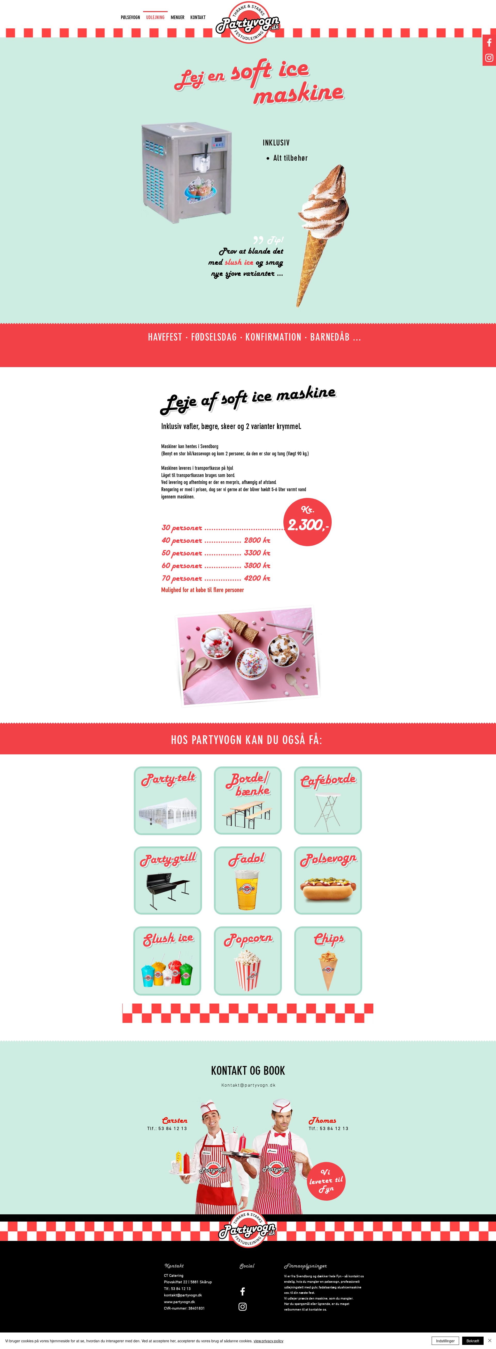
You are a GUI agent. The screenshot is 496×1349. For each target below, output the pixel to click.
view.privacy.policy (268, 1340)
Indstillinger (445, 1340)
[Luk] (490, 1341)
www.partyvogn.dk (179, 1302)
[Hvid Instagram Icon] (489, 57)
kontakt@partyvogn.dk (183, 1295)
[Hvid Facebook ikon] (489, 42)
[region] (168, 800)
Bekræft (473, 1340)
